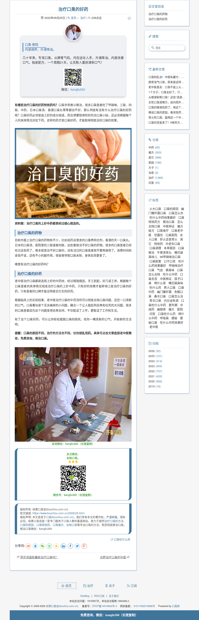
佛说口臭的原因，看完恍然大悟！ (168, 112)
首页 (73, 18)
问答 (151, 183)
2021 (151, 376)
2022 (151, 371)
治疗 (83, 18)
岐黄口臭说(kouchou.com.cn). (62, 606)
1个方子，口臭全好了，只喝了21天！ (171, 92)
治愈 (151, 172)
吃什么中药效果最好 (162, 217)
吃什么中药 (170, 274)
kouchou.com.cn (62, 517)
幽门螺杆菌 (164, 292)
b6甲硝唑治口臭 (170, 257)
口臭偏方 (58, 525)
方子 (151, 167)
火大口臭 (155, 209)
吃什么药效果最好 (166, 263)
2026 (151, 351)
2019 (151, 386)
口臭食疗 (163, 230)
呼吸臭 (164, 318)
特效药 (158, 244)
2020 (151, 381)
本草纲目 (169, 248)
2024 (151, 361)
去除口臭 (71, 525)
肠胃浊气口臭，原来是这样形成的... (170, 82)
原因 (151, 162)
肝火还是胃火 (168, 239)
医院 (180, 309)
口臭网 (175, 606)
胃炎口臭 (155, 300)
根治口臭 (169, 222)
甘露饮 (158, 235)
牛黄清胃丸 (164, 252)
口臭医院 (171, 235)
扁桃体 (161, 309)
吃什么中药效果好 (171, 322)
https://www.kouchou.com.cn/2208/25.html (58, 513)
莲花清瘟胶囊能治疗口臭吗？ (39, 557)
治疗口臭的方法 (113, 521)
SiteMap (85, 596)
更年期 (173, 305)
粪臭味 (170, 270)
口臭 (48, 517)
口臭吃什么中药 (166, 302)
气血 (160, 270)
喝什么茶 (160, 283)
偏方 (151, 152)
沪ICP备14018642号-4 (104, 606)
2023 (151, 366)
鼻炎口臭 (160, 296)
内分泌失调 (171, 300)
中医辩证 (169, 226)
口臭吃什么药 (122, 539)
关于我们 (114, 596)
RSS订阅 (99, 596)
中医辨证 (166, 279)
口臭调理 (155, 248)
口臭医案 (155, 261)
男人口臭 (169, 287)
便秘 (174, 318)
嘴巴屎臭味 (175, 283)
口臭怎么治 (175, 296)
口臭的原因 (27, 525)
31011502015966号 (144, 606)
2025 (151, 356)
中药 (151, 147)
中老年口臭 (173, 244)
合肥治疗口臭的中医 (113, 557)
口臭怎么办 (176, 213)
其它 (151, 157)
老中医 (153, 327)
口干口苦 (169, 261)
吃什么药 (155, 287)
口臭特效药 (43, 525)
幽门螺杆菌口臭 (166, 211)
